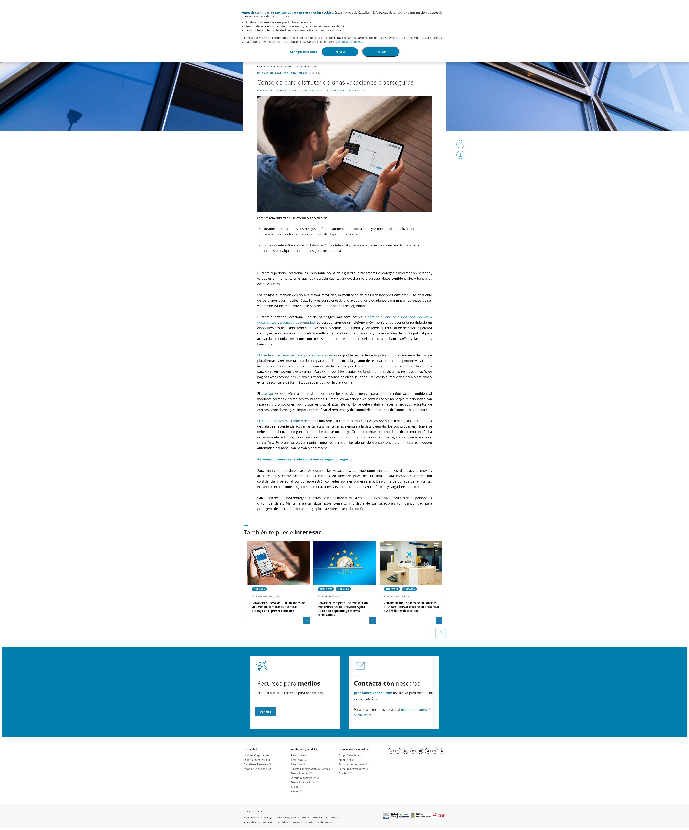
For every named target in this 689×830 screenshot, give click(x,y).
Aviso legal (268, 817)
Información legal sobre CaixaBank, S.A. (293, 817)
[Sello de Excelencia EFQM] (413, 817)
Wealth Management (305, 778)
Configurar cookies (303, 52)
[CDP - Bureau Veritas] (438, 817)
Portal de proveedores (353, 768)
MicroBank (346, 759)
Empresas (298, 759)
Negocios (298, 764)
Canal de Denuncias (325, 822)
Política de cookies (252, 817)
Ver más (265, 712)
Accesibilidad (331, 817)
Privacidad (282, 822)
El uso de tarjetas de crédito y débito (286, 421)
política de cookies (350, 42)
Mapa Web (317, 817)
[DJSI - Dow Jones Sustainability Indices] (423, 817)
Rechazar (340, 52)
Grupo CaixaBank (350, 755)
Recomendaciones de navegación (258, 822)
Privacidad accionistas (302, 822)
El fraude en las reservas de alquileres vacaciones (295, 355)
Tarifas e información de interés (312, 768)
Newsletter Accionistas (257, 768)
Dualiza (345, 773)
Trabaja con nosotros (353, 764)
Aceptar (381, 52)
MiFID (296, 787)
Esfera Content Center (257, 759)
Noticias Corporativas (256, 755)
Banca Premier (301, 773)
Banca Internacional (304, 782)
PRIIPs (296, 791)
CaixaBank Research (257, 764)
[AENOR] (394, 817)
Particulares (299, 755)
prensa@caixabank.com (373, 693)
